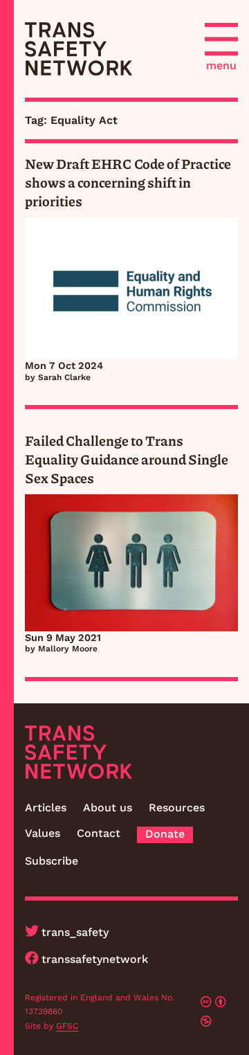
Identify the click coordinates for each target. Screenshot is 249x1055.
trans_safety (75, 932)
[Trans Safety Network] (78, 48)
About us (107, 807)
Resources (177, 807)
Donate (165, 833)
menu (221, 65)
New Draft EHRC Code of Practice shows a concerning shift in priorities (128, 182)
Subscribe (51, 860)
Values (42, 833)
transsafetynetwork (95, 959)
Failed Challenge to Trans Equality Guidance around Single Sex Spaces (126, 459)
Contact (98, 833)
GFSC (67, 1026)
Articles (45, 807)
